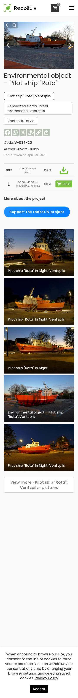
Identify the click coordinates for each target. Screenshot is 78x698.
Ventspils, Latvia (20, 120)
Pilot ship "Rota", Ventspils (29, 96)
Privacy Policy (46, 678)
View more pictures (39, 485)
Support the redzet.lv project (37, 211)
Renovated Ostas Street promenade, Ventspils (28, 108)
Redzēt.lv (25, 8)
